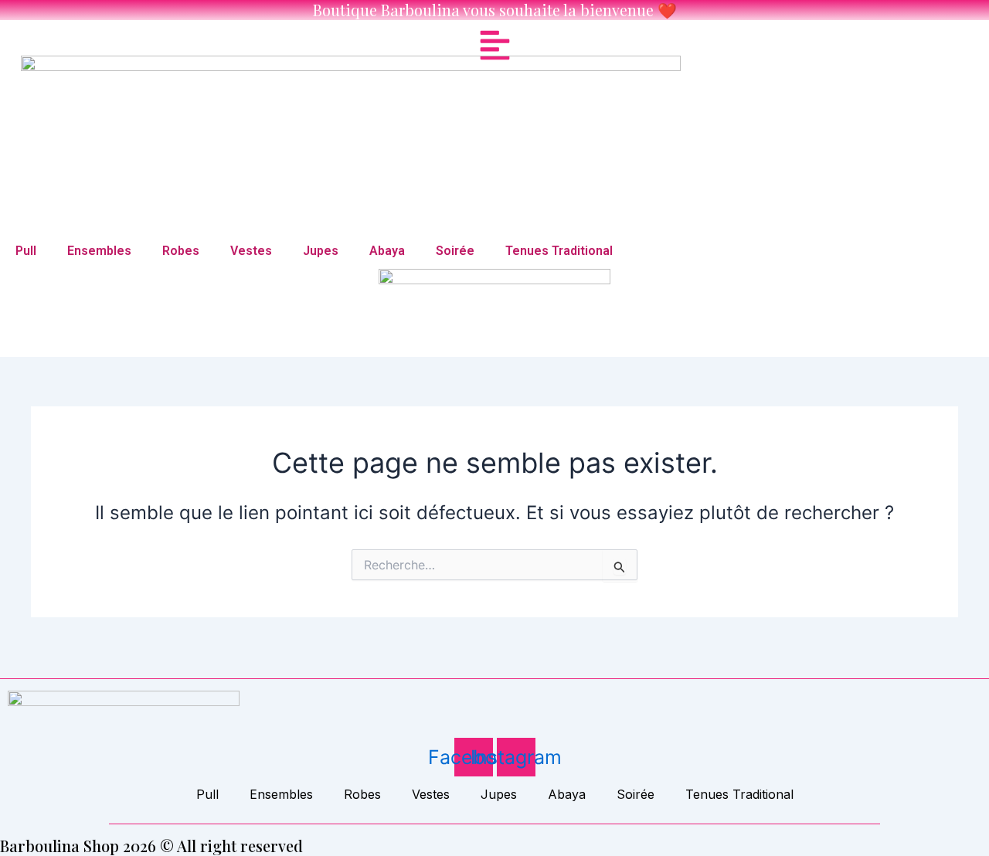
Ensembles (99, 250)
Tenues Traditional (559, 250)
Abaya (387, 250)
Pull (25, 250)
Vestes (251, 250)
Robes (180, 250)
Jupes (320, 250)
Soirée (455, 250)
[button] (495, 45)
